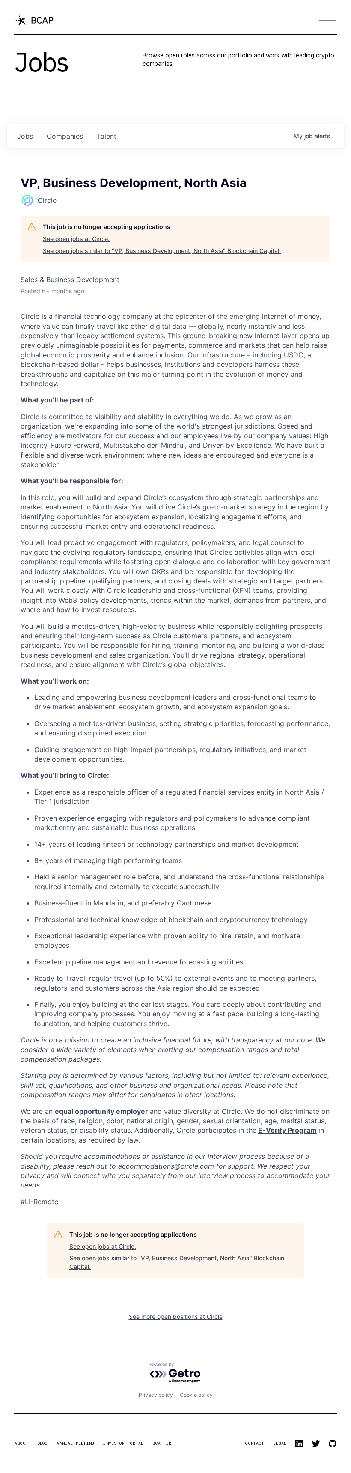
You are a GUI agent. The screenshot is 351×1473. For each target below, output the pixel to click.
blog (42, 1443)
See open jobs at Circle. (76, 238)
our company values (276, 435)
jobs (25, 136)
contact (254, 1443)
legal (279, 1443)
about (21, 1443)
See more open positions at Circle (176, 1316)
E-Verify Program (287, 1130)
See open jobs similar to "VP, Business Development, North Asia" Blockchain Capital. (162, 250)
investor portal (123, 1443)
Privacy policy (156, 1395)
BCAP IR (161, 1443)
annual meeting (75, 1443)
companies (65, 136)
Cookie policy (196, 1395)
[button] (327, 20)
